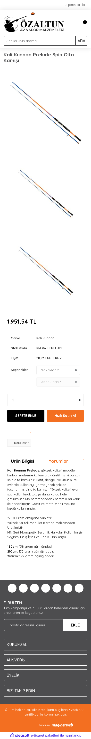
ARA (81, 40)
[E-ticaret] (45, 735)
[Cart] (82, 22)
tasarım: (44, 725)
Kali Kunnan (45, 338)
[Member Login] (73, 22)
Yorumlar (58, 461)
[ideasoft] (20, 735)
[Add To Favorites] (31, 430)
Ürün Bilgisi (22, 461)
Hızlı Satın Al (65, 415)
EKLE (75, 625)
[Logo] (34, 22)
